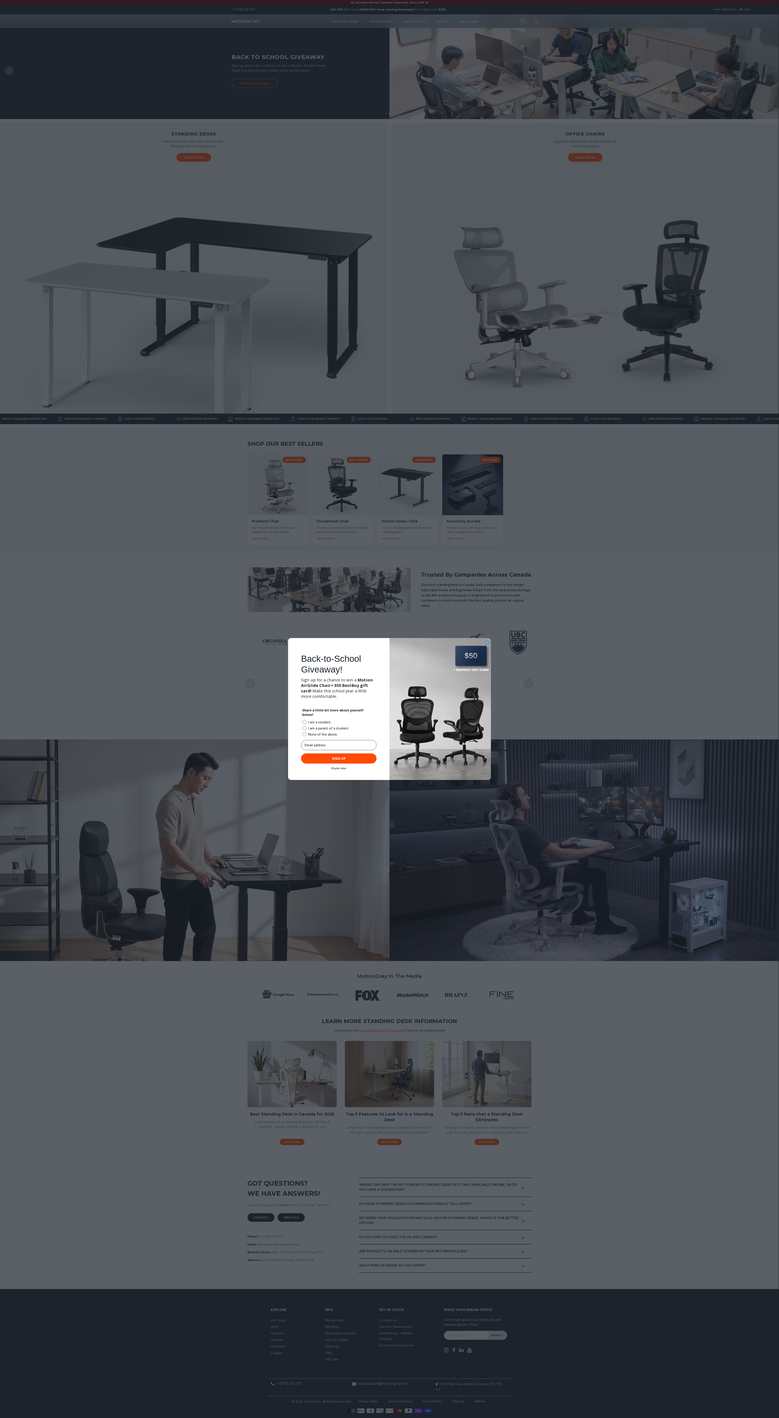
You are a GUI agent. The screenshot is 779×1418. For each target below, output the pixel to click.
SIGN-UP (339, 758)
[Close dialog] (486, 642)
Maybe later (338, 768)
